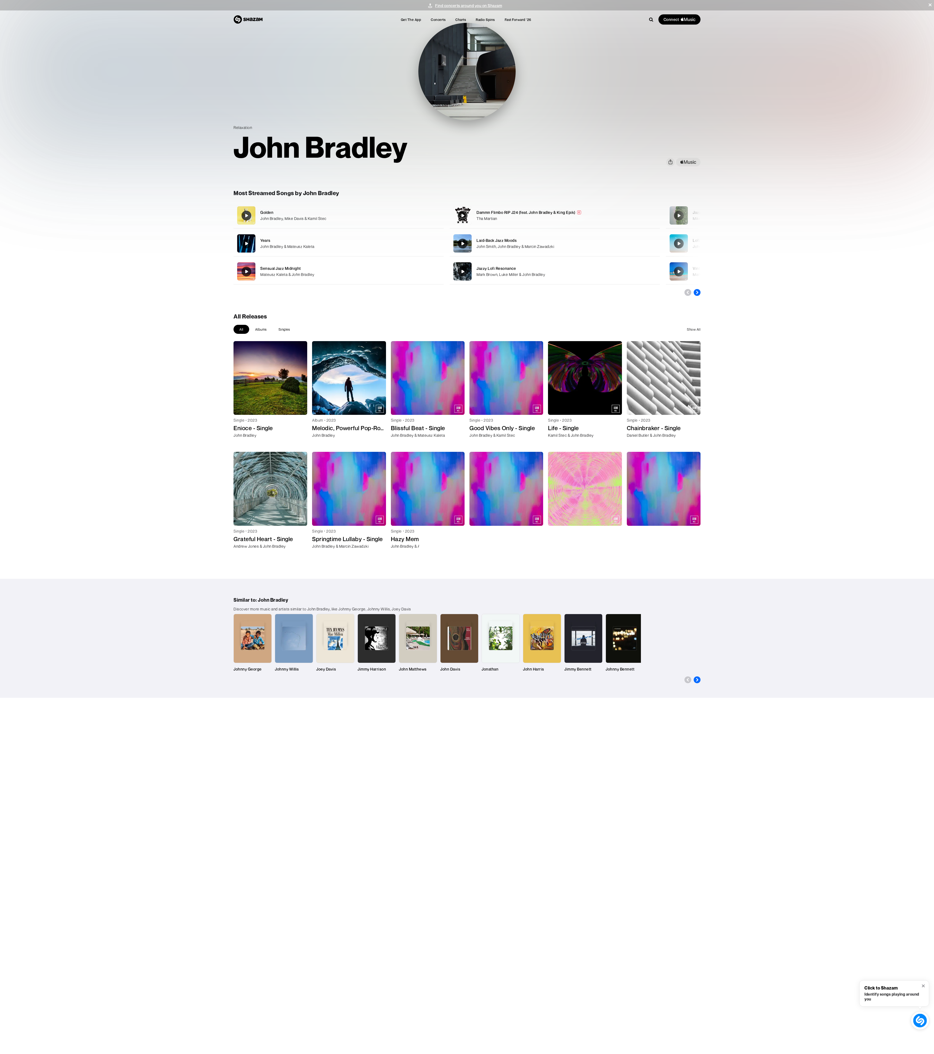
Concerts (438, 20)
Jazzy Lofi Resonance (496, 268)
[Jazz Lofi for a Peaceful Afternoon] (679, 215)
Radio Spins (485, 20)
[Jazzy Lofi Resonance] (555, 271)
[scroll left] (687, 292)
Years (265, 240)
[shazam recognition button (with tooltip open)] (920, 1020)
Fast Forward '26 (518, 20)
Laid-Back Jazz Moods (496, 240)
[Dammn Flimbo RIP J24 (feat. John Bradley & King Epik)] (555, 215)
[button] (930, 4)
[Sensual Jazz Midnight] (339, 271)
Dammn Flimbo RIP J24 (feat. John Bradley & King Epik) (525, 212)
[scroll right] (697, 292)
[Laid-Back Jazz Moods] (555, 243)
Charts (460, 20)
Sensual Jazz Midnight (280, 268)
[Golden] (339, 215)
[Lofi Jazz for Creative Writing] (679, 243)
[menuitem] (411, 19)
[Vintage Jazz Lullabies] (679, 271)
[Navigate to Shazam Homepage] (248, 19)
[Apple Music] (242, 444)
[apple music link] (688, 162)
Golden (266, 212)
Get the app (411, 20)
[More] (413, 215)
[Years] (339, 243)
